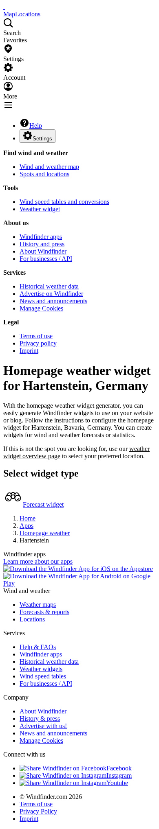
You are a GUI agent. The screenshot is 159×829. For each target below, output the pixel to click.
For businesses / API (46, 258)
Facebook (119, 768)
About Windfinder (43, 251)
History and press (42, 244)
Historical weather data (49, 286)
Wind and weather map (49, 166)
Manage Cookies (41, 308)
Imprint (29, 350)
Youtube (117, 782)
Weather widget (40, 209)
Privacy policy (38, 343)
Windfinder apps (41, 236)
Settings (42, 139)
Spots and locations (44, 174)
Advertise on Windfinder (51, 293)
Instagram (119, 775)
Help (35, 125)
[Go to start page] (4, 6)
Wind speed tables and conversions (64, 201)
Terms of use (36, 335)
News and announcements (53, 300)
